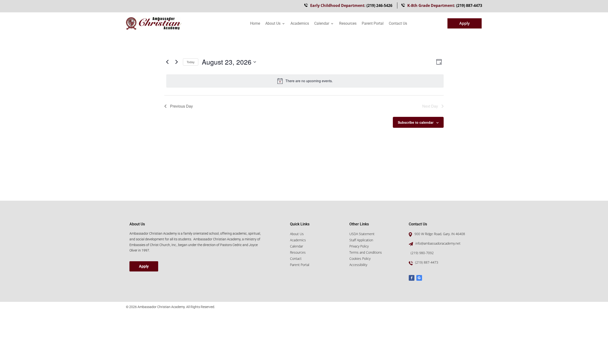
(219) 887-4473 (469, 5)
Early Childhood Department (337, 5)
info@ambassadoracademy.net (438, 243)
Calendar (321, 24)
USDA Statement (362, 234)
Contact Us (398, 24)
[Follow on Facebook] (411, 278)
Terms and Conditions (365, 252)
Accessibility (358, 264)
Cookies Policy (359, 258)
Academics (299, 24)
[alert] (305, 81)
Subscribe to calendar (415, 122)
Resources (347, 24)
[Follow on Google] (419, 278)
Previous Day (181, 106)
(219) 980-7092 (422, 253)
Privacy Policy (359, 246)
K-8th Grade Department (430, 5)
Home (255, 24)
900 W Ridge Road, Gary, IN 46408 (439, 234)
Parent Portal (373, 24)
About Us (272, 24)
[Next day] (176, 62)
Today (191, 62)
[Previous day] (167, 62)
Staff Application (361, 240)
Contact (296, 258)
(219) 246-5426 (379, 5)
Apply (464, 23)
